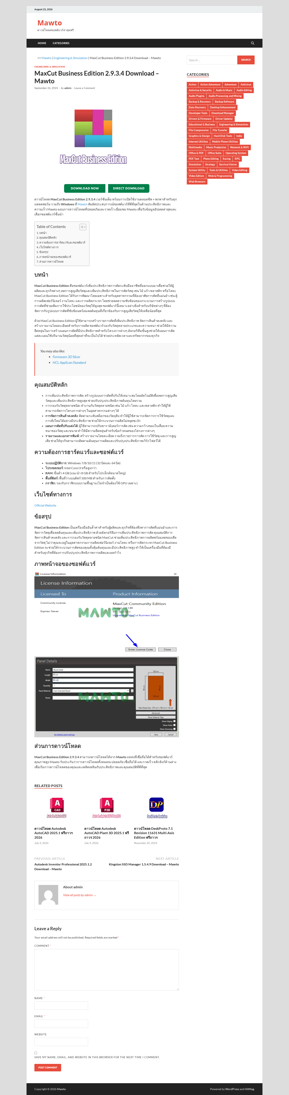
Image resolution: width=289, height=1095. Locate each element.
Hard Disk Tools (223, 135)
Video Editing (239, 170)
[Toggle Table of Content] (80, 227)
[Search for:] (221, 60)
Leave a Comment (84, 88)
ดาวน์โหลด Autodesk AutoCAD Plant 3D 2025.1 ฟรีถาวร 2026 (106, 832)
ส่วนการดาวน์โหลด (51, 261)
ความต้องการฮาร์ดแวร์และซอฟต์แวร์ (62, 242)
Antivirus (246, 84)
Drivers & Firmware (200, 118)
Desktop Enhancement (223, 107)
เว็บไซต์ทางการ (49, 247)
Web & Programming (220, 175)
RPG (237, 158)
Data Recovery (197, 107)
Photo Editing (211, 158)
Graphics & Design (199, 135)
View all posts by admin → (79, 895)
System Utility (197, 170)
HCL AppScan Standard (69, 362)
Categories (61, 43)
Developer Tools (198, 113)
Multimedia (195, 147)
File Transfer (220, 130)
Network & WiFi (239, 147)
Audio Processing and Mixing (225, 95)
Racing (227, 158)
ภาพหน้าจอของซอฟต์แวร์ (55, 256)
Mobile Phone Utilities (225, 141)
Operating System (235, 153)
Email (39, 1016)
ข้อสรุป (43, 252)
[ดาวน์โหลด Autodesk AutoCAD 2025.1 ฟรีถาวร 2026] (56, 809)
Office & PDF (196, 153)
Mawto (49, 23)
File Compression (199, 130)
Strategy (210, 164)
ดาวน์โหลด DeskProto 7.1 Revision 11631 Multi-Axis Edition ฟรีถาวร (154, 832)
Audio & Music (224, 90)
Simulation (195, 164)
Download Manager (223, 113)
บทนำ (43, 232)
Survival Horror (228, 164)
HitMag (249, 1089)
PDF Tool (194, 158)
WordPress (232, 1089)
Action (192, 84)
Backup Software (224, 101)
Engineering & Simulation (70, 58)
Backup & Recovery (200, 101)
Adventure (231, 84)
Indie (239, 135)
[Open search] (253, 43)
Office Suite (214, 153)
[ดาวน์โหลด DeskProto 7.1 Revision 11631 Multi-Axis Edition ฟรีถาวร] (156, 809)
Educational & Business (202, 124)
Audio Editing (244, 90)
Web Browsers (197, 181)
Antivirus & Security (200, 90)
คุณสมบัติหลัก (48, 237)
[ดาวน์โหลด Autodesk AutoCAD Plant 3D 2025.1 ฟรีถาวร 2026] (106, 809)
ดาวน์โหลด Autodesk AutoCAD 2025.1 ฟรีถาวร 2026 (53, 832)
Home (42, 43)
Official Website (45, 505)
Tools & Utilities (218, 170)
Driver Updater (224, 118)
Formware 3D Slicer (66, 357)
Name (39, 998)
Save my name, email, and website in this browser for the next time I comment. (97, 1057)
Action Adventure (210, 84)
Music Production (216, 147)
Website (40, 1034)
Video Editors (196, 175)
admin (67, 88)
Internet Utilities (198, 141)
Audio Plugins (196, 95)
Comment (42, 945)
